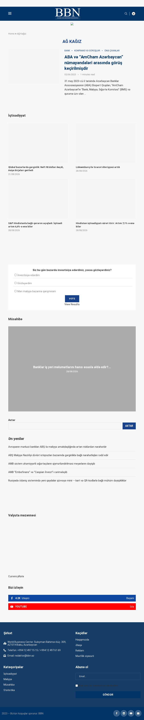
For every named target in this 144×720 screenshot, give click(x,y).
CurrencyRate (16, 576)
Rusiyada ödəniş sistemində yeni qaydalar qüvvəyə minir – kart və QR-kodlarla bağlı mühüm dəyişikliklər (67, 480)
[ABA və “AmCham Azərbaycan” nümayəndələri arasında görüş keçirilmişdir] (33, 66)
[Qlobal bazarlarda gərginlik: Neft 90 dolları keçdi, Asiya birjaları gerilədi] (38, 143)
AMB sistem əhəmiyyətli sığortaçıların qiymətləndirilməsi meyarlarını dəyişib (51, 463)
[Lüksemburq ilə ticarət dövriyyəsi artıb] (106, 143)
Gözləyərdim (24, 283)
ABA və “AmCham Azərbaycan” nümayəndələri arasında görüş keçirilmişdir (93, 63)
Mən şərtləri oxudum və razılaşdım (98, 685)
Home (11, 33)
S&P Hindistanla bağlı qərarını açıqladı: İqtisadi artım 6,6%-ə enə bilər (35, 225)
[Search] (126, 13)
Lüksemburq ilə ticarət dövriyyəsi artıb (98, 167)
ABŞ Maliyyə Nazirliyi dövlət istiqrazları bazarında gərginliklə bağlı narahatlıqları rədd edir (58, 455)
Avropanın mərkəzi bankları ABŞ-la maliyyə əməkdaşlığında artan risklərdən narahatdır (57, 446)
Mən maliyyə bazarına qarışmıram (36, 291)
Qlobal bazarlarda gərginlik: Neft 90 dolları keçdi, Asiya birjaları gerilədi (36, 169)
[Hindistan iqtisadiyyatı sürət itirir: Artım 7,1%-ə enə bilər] (106, 199)
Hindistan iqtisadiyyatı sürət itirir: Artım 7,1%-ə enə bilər (105, 225)
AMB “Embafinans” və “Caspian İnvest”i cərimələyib (37, 472)
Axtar (11, 420)
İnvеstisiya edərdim (28, 275)
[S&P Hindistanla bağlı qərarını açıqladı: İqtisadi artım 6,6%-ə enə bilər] (38, 199)
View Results (72, 304)
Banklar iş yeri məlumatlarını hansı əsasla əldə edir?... (72, 367)
